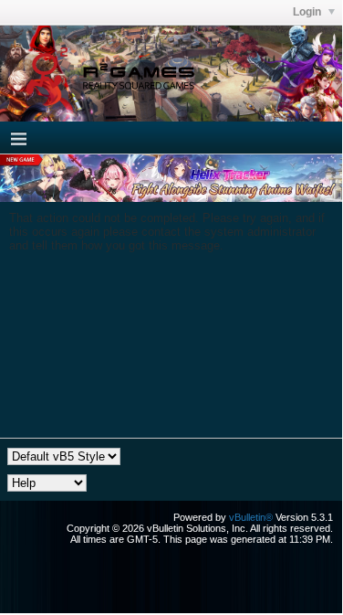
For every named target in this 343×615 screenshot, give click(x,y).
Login (308, 11)
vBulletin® (251, 517)
